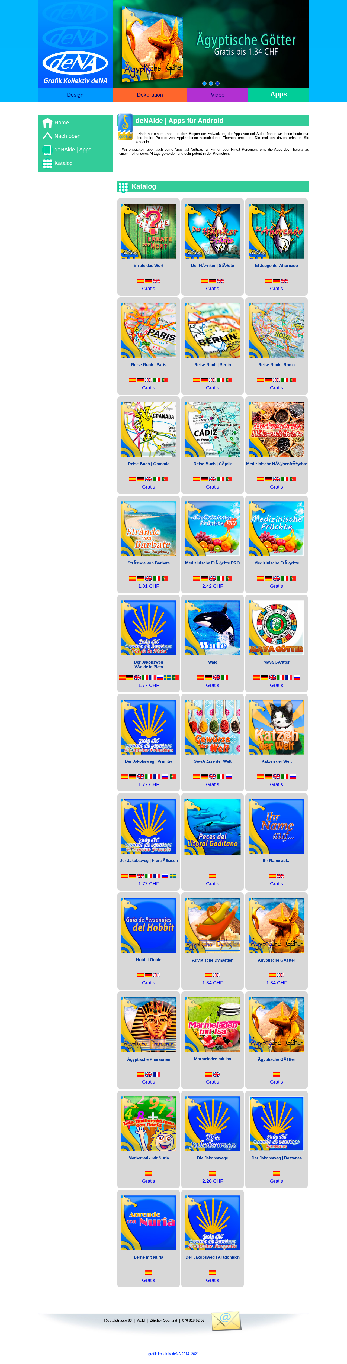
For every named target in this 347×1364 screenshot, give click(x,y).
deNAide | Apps (72, 150)
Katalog (63, 163)
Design (75, 95)
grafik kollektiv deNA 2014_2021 (173, 1354)
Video (217, 95)
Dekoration (150, 95)
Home (61, 122)
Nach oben (67, 136)
